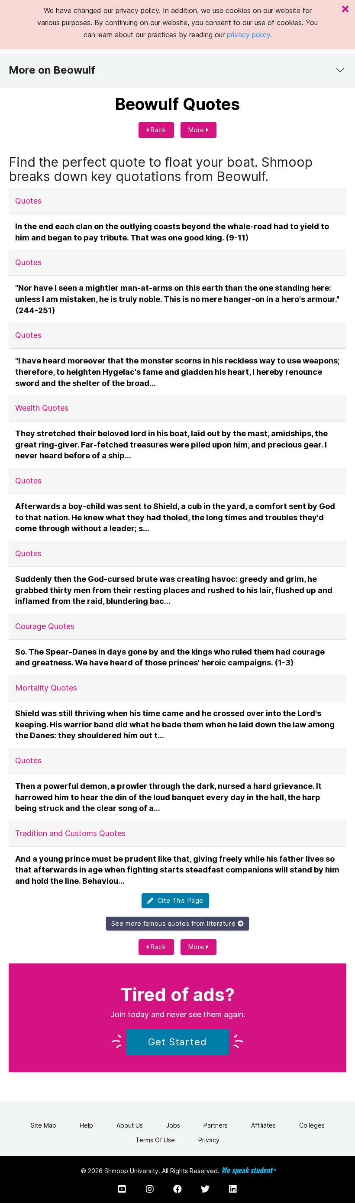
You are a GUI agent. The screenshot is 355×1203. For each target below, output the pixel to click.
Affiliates (263, 1125)
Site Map (43, 1125)
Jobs (173, 1125)
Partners (215, 1125)
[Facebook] (177, 1189)
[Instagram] (150, 1189)
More (197, 129)
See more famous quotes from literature (174, 923)
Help (86, 1125)
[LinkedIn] (233, 1189)
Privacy (208, 1140)
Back (157, 129)
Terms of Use (155, 1140)
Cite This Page (178, 900)
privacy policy (248, 34)
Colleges (312, 1125)
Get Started (177, 1041)
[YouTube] (122, 1189)
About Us (129, 1125)
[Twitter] (205, 1189)
